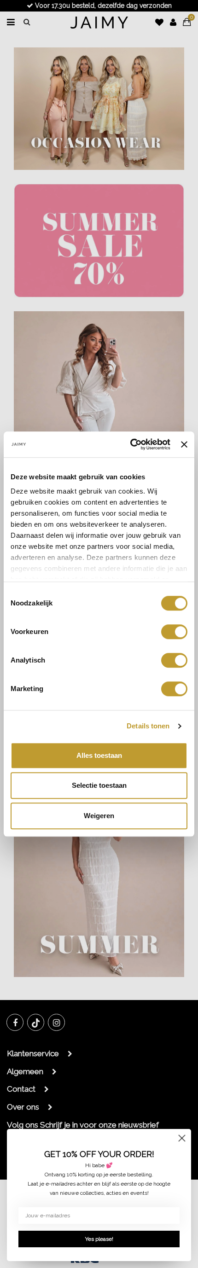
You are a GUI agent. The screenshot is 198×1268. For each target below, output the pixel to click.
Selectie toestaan (99, 785)
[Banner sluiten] (184, 444)
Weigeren (99, 816)
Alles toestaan (99, 755)
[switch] (174, 631)
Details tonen (148, 726)
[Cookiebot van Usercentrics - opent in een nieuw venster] (130, 444)
